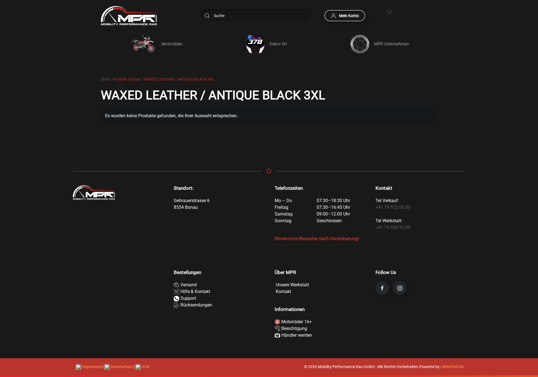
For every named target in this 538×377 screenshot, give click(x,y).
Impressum (92, 366)
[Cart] (389, 12)
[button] (155, 44)
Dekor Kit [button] (278, 43)
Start (105, 79)
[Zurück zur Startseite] (129, 16)
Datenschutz (122, 366)
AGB (145, 366)
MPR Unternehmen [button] (391, 43)
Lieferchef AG (452, 366)
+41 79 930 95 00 (392, 227)
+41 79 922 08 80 (392, 207)
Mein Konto (349, 15)
